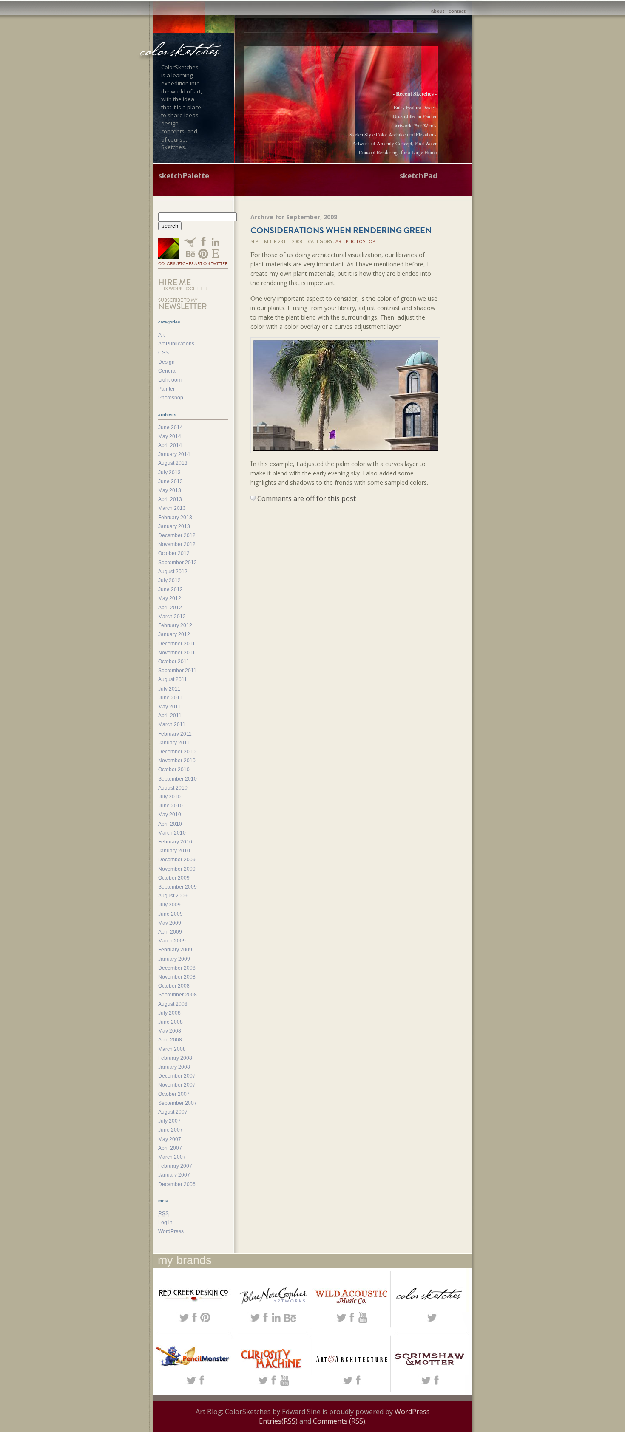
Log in (165, 1222)
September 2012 (177, 563)
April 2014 (170, 445)
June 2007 (170, 1130)
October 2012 (174, 553)
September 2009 (177, 887)
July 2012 (169, 580)
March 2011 (171, 724)
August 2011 (172, 679)
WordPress (171, 1231)
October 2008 (174, 986)
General (167, 371)
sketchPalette (184, 176)
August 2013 (173, 463)
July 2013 (169, 472)
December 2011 (176, 644)
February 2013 (175, 518)
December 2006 (177, 1184)
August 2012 (173, 571)
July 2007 (169, 1121)
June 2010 (170, 806)
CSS (163, 353)
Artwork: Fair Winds (415, 125)
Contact (457, 11)
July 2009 (169, 905)
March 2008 (172, 1049)
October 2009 (174, 878)
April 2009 (170, 932)
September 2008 (177, 995)
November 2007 (177, 1085)
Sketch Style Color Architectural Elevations (393, 134)
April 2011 (170, 716)
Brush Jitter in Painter (415, 116)
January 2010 (174, 851)
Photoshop (360, 241)
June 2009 (170, 914)
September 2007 (177, 1103)
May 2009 (169, 923)
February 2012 (175, 625)
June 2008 (170, 1022)
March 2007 (172, 1157)
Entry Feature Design (415, 107)
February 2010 (175, 842)
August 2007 (173, 1112)
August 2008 (173, 1004)
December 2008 (177, 968)
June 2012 (170, 589)
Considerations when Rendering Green (341, 230)
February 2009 (175, 950)
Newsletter (182, 304)
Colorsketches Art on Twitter (193, 263)
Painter (166, 389)
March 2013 (172, 508)
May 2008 (169, 1031)
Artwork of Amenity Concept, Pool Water (394, 143)
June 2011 (170, 698)
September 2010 (177, 779)
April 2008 (170, 1040)
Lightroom (170, 380)
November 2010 (177, 761)
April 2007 (170, 1148)
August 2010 (173, 788)
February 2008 (175, 1058)
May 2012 (169, 598)
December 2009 (177, 860)
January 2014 (174, 454)
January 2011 (174, 743)
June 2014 (170, 427)
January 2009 (174, 959)
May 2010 (169, 815)
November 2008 (177, 977)
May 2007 (169, 1139)
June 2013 (170, 481)
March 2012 (172, 617)
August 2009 (173, 896)
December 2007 (177, 1076)
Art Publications (176, 344)
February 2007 (175, 1166)
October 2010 (174, 770)
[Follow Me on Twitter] (168, 249)
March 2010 (172, 833)
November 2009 (177, 869)
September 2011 (177, 671)
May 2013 (169, 490)
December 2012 (177, 535)
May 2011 (169, 707)
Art (339, 241)
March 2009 (172, 941)
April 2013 (170, 499)
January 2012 (174, 634)
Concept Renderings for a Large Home (398, 152)
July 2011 (169, 689)
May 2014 (169, 436)
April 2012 (170, 608)
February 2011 (175, 734)
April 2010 (170, 824)
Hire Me (182, 284)
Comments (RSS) (339, 1421)
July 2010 (169, 797)
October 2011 (173, 662)
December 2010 (177, 752)
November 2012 (177, 544)
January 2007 (174, 1175)
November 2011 (176, 653)
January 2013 (174, 526)
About (437, 11)
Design (166, 362)
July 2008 (169, 1013)
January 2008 (174, 1067)
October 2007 (174, 1094)
